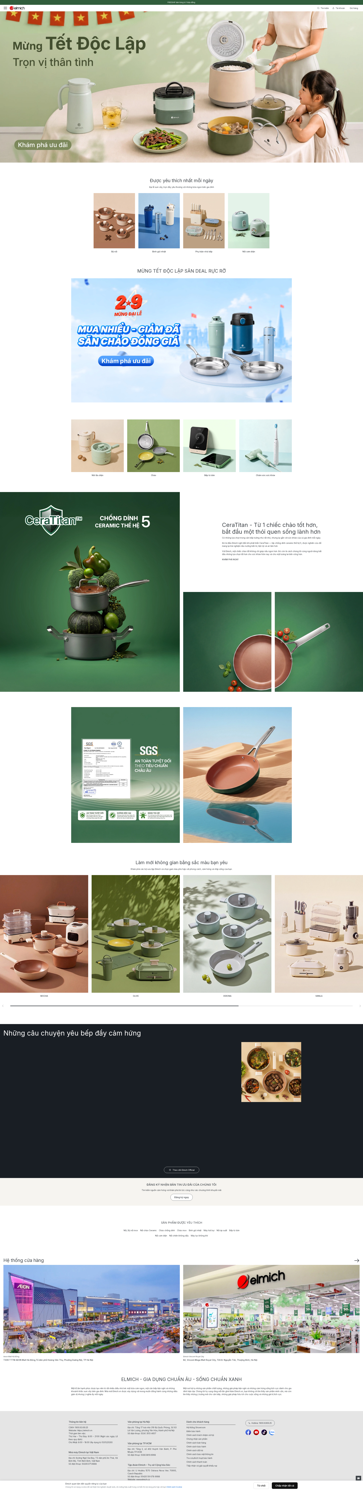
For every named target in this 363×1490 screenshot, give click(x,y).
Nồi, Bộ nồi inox (131, 1230)
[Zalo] (272, 1432)
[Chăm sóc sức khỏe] (265, 445)
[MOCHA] (136, 934)
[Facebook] (248, 1432)
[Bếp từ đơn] (209, 445)
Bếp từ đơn (209, 475)
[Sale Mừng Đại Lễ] (181, 340)
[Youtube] (256, 1432)
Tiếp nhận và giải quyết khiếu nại (201, 1465)
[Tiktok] (264, 1432)
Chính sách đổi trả (194, 1450)
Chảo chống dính (167, 1230)
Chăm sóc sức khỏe (265, 475)
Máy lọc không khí (199, 1235)
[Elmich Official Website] (17, 8)
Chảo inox (182, 1230)
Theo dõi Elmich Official (184, 1170)
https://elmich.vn (84, 1430)
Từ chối (261, 1485)
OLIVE (227, 996)
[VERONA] (319, 934)
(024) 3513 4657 (148, 1433)
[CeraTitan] (237, 775)
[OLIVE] (227, 934)
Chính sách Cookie (174, 1487)
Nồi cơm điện (161, 1235)
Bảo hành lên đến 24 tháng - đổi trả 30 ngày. (182, 2)
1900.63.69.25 (81, 1427)
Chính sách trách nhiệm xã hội (200, 1435)
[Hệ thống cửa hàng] (357, 1260)
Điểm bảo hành (193, 1431)
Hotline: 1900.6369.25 (262, 1423)
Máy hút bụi (209, 1230)
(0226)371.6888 (89, 1464)
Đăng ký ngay (181, 1197)
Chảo (153, 475)
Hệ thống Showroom (195, 1427)
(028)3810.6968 (148, 1455)
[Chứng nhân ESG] (125, 775)
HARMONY (44, 996)
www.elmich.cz (143, 1479)
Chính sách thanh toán (196, 1462)
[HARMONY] (44, 934)
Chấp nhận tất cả (284, 1485)
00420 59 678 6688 (150, 1476)
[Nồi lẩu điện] (97, 445)
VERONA (319, 996)
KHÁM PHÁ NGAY (230, 559)
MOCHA (136, 996)
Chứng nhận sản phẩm (196, 1439)
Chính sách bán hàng (196, 1443)
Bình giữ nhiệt (195, 1230)
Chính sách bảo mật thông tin (199, 1454)
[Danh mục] (5, 8)
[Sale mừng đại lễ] (181, 87)
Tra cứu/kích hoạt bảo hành (199, 1458)
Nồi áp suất (222, 1230)
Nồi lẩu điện (97, 475)
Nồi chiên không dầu (179, 1235)
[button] (360, 1006)
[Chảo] (153, 445)
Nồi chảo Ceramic (148, 1230)
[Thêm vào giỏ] (110, 107)
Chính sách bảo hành (196, 1446)
